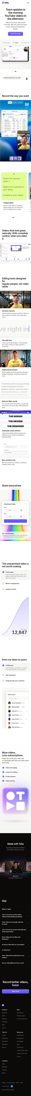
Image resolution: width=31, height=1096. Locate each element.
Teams (4, 1035)
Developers (20, 1038)
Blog (18, 1044)
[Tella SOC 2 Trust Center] (11, 1086)
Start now (15, 991)
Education (5, 1041)
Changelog (20, 1041)
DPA (17, 1082)
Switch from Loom (22, 1053)
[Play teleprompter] (14, 174)
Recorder (4, 1012)
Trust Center (5, 1086)
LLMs (21, 1082)
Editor (3, 1015)
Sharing (4, 1018)
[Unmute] (2, 364)
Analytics (4, 1022)
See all (4, 1028)
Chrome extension (22, 1018)
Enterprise (5, 1038)
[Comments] (24, 520)
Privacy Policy (11, 1082)
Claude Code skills (22, 1050)
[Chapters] (7, 520)
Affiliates (4, 1067)
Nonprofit (5, 1044)
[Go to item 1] (13, 217)
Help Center (20, 1035)
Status (4, 1073)
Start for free (15, 34)
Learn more (5, 529)
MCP (3, 1025)
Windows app (21, 1015)
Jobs (3, 1064)
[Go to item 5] (18, 217)
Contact (4, 1070)
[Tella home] (5, 3)
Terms (4, 1082)
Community (20, 1047)
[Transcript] (15, 520)
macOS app (20, 1012)
